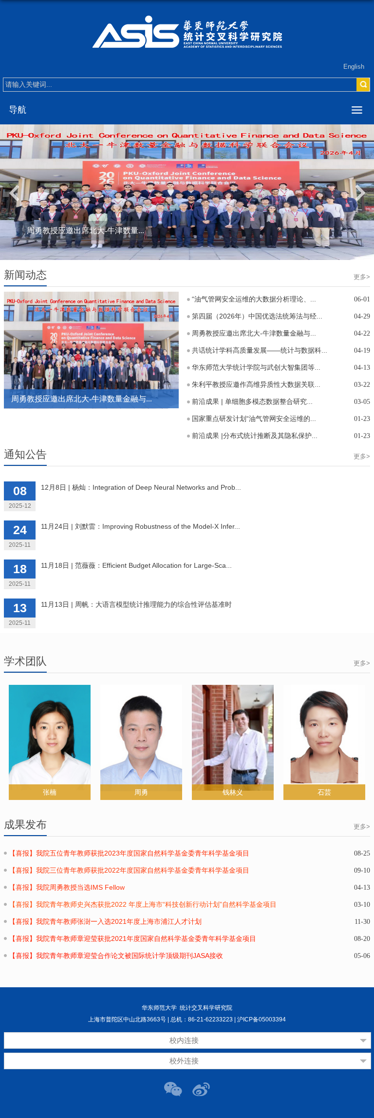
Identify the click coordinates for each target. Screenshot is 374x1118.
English (353, 66)
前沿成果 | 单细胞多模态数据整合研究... (252, 401)
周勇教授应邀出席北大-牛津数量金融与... (81, 399)
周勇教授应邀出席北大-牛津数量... (85, 230)
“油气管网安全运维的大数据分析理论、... (254, 299)
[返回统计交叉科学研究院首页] (187, 31)
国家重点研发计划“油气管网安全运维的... (254, 418)
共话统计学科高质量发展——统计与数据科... (259, 350)
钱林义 (233, 792)
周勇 (141, 792)
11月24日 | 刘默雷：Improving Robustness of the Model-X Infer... (140, 526)
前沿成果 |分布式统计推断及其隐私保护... (255, 435)
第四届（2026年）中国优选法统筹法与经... (257, 316)
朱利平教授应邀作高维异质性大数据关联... (256, 384)
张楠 (49, 792)
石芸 (324, 792)
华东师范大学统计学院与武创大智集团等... (256, 367)
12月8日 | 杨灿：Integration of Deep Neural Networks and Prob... (141, 487)
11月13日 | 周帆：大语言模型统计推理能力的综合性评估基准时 (136, 604)
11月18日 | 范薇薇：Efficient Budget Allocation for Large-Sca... (136, 565)
